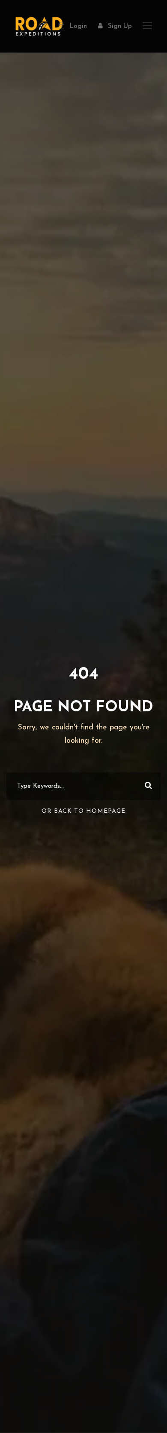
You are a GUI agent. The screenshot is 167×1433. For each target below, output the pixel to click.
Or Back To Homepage (83, 811)
